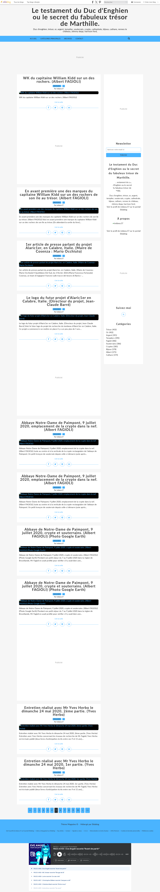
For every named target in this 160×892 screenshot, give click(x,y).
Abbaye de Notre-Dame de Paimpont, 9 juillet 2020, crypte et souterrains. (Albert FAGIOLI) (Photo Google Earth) (59, 533)
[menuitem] (33, 39)
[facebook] (92, 2)
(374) (112, 355)
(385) (112, 347)
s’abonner (60, 860)
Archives (68, 39)
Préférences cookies (147, 831)
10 (78, 810)
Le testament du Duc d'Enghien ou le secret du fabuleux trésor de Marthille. (80, 17)
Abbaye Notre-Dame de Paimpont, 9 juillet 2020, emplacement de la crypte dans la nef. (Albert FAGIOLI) (58, 426)
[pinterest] (100, 2)
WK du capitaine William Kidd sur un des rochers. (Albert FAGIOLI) (59, 79)
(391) (111, 335)
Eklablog (95, 824)
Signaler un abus (77, 831)
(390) (112, 338)
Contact (79, 39)
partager (73, 860)
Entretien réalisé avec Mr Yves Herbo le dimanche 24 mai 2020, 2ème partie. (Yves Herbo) (59, 711)
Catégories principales (50, 39)
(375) (111, 352)
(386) (111, 341)
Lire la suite (59, 102)
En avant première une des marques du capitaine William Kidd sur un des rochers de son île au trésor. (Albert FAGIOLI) (59, 194)
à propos (86, 860)
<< (30, 810)
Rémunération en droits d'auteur (99, 831)
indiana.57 (124, 207)
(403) (111, 330)
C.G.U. (86, 831)
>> (87, 810)
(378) (111, 349)
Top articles (60, 831)
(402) (109, 332)
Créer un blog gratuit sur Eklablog (45, 831)
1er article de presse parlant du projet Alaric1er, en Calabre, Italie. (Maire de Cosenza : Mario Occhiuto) (59, 248)
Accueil (33, 39)
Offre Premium (115, 831)
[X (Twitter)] (96, 2)
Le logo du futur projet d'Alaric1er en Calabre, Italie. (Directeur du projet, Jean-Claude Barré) (59, 301)
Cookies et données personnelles (130, 831)
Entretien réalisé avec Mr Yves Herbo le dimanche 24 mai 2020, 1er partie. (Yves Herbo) (59, 764)
